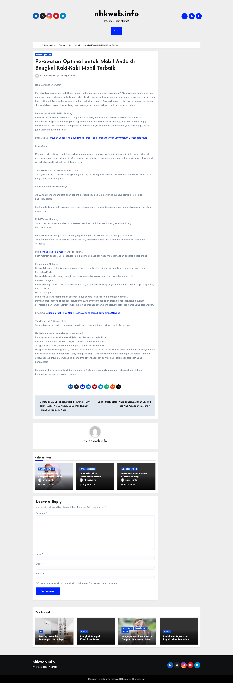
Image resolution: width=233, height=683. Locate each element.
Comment (41, 513)
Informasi (127, 628)
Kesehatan (140, 628)
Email (39, 564)
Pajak (84, 632)
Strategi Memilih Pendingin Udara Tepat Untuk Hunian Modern (52, 640)
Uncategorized (43, 55)
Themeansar (138, 679)
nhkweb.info (116, 14)
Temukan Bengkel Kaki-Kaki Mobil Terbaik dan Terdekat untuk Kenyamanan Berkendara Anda (97, 137)
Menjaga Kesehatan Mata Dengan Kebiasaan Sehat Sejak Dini (136, 640)
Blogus (124, 679)
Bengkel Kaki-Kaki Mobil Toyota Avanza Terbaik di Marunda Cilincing (84, 313)
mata (125, 632)
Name (39, 554)
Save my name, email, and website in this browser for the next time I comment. (78, 583)
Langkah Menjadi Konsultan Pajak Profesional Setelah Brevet (95, 640)
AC (41, 632)
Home (116, 31)
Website (40, 573)
